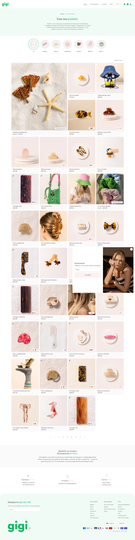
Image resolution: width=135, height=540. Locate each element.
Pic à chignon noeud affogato (20, 427)
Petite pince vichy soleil (75, 243)
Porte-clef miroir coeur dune (76, 354)
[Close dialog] (131, 249)
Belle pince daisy (73, 317)
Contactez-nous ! (106, 484)
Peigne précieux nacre (47, 354)
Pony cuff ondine (102, 169)
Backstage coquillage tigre (20, 132)
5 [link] (71, 437)
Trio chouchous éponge (104, 206)
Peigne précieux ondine (19, 280)
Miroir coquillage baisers (19, 354)
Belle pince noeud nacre (104, 317)
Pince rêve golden (74, 95)
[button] (124, 4)
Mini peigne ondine (74, 391)
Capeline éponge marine (104, 95)
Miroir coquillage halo (46, 391)
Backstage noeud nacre (47, 427)
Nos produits (94, 501)
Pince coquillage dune (47, 317)
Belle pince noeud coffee (104, 132)
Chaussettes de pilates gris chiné (21, 391)
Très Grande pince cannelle (48, 243)
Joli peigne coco (73, 427)
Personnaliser (108, 501)
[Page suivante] (84, 437)
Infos (119, 501)
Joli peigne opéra (17, 206)
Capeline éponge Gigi (75, 206)
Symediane (125, 531)
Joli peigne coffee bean (19, 317)
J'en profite (88, 275)
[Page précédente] (50, 437)
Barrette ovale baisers (103, 354)
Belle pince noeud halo (104, 391)
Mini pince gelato (17, 169)
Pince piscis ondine (74, 132)
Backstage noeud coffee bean (49, 280)
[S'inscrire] (38, 509)
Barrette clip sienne (74, 169)
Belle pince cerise (45, 169)
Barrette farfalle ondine (104, 243)
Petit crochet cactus (46, 206)
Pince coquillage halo (18, 243)
